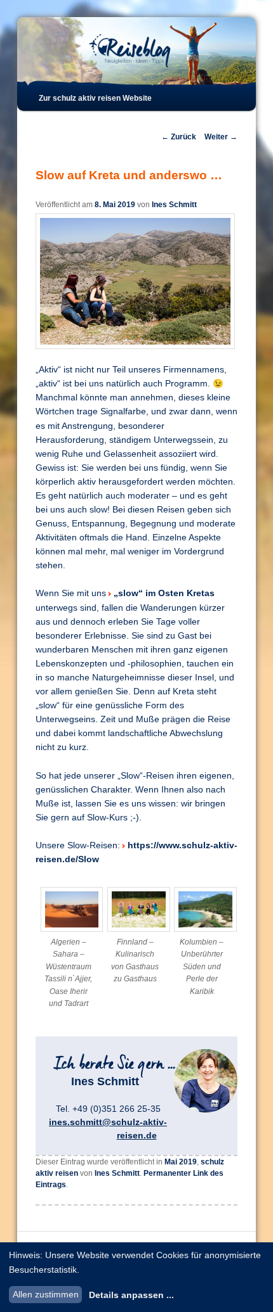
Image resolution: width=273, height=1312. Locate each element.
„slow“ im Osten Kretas (164, 593)
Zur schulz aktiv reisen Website (95, 98)
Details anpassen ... (131, 1295)
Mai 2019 (180, 1161)
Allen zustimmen (46, 1294)
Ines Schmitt (174, 204)
